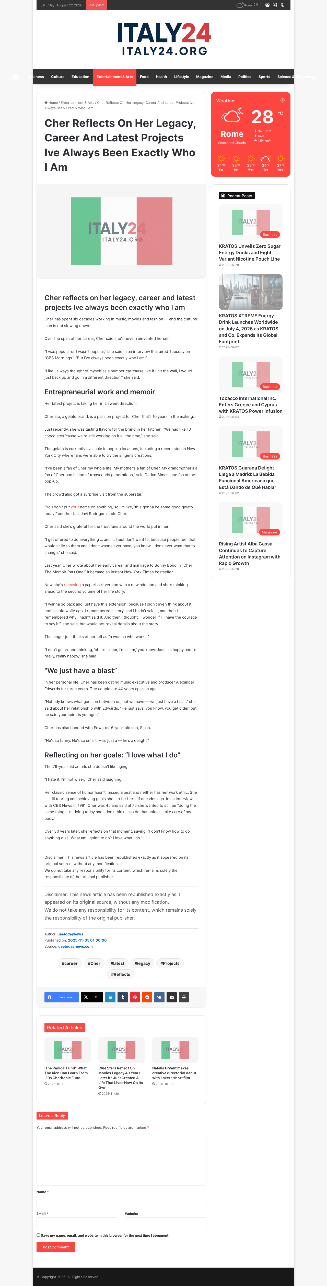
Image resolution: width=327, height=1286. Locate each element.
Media (225, 76)
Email (42, 1214)
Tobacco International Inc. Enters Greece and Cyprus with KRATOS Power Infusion (251, 405)
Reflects (122, 974)
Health (161, 76)
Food (144, 76)
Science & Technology (296, 76)
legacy (143, 963)
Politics (244, 76)
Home (53, 102)
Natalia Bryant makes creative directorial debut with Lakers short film (174, 1073)
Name (43, 1192)
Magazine (204, 76)
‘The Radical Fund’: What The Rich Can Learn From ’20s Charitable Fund (66, 1073)
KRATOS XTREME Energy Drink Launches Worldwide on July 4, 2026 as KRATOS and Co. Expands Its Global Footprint (248, 328)
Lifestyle (181, 76)
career (71, 963)
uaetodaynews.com (75, 946)
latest (118, 963)
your (75, 507)
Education (80, 76)
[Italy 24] (163, 39)
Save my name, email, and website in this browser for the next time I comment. (105, 1235)
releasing (72, 584)
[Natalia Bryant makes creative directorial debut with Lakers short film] (175, 1050)
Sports (264, 76)
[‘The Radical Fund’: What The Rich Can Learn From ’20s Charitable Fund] (67, 1050)
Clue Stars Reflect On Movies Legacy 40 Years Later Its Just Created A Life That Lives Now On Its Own (120, 1078)
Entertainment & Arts (115, 76)
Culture (57, 76)
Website (131, 1214)
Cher (95, 963)
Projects (171, 963)
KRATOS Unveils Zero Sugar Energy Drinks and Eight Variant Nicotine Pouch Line (250, 252)
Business (36, 76)
